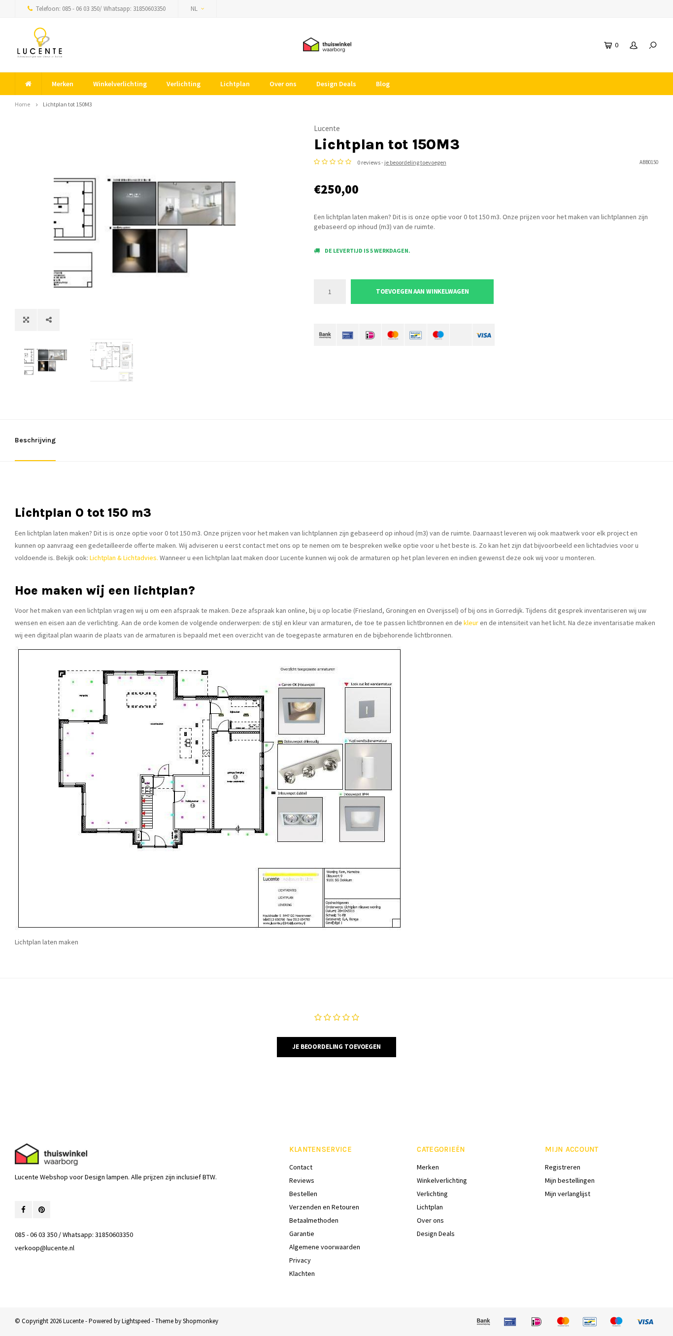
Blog (383, 83)
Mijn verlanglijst (567, 1193)
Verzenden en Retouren (324, 1206)
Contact (300, 1167)
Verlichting (184, 83)
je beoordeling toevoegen (415, 162)
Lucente (327, 128)
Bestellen (303, 1193)
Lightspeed (136, 1321)
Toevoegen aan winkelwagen (422, 291)
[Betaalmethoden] (325, 335)
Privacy (300, 1260)
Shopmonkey (200, 1321)
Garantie (301, 1233)
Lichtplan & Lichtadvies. (125, 557)
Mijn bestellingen (570, 1180)
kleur (471, 622)
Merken (62, 83)
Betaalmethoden (313, 1220)
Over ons (283, 83)
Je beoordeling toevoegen (336, 1046)
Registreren (562, 1167)
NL (194, 8)
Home (22, 104)
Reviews (301, 1180)
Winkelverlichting (120, 83)
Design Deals (336, 83)
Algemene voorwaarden (324, 1246)
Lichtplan (235, 83)
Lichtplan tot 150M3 (67, 104)
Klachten (302, 1273)
